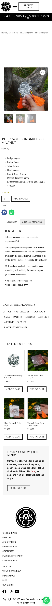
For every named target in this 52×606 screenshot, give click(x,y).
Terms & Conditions (11, 571)
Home (4, 32)
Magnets (13, 32)
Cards (7, 317)
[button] (14, 6)
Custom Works (9, 560)
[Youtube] (17, 592)
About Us (6, 566)
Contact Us (8, 585)
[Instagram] (11, 592)
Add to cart (21, 199)
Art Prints (9, 322)
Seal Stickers (38, 312)
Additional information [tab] (32, 222)
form (33, 471)
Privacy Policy (9, 575)
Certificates (8, 551)
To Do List (21, 322)
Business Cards (9, 546)
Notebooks (30, 317)
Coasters (42, 317)
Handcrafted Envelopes (15, 327)
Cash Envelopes (21, 312)
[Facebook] (4, 212)
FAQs (4, 580)
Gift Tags (7, 312)
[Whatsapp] (11, 212)
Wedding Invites (9, 533)
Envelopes (7, 537)
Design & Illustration (12, 556)
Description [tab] (12, 222)
